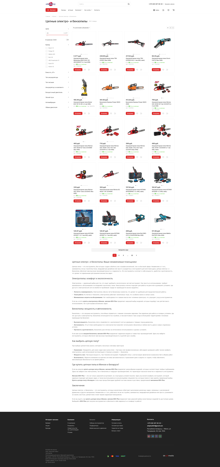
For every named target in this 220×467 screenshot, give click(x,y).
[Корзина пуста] (173, 10)
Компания (71, 419)
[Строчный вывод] (170, 27)
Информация (116, 419)
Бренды (48, 428)
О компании (71, 423)
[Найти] (128, 4)
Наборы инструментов (97, 423)
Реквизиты (71, 425)
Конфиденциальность (144, 456)
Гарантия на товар (117, 428)
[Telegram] (152, 436)
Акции (48, 425)
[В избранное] (85, 70)
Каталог (48, 423)
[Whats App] (160, 436)
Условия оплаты (117, 423)
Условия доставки (117, 425)
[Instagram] (149, 436)
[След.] (136, 255)
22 (132, 255)
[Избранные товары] (168, 10)
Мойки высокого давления (98, 428)
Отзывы (70, 432)
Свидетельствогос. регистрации (73, 429)
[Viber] (156, 436)
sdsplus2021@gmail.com (155, 426)
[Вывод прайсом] (173, 27)
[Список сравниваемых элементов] (163, 10)
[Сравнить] (89, 70)
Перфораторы (94, 425)
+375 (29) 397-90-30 (156, 4)
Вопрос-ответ (116, 431)
